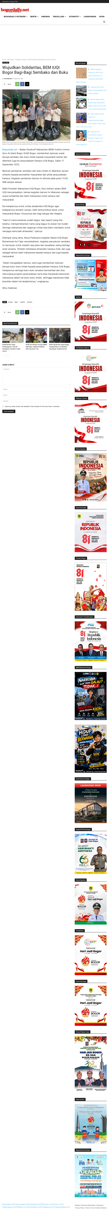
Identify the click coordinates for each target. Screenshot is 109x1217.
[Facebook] (22, 84)
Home (4, 59)
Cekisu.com (57, 1204)
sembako (29, 302)
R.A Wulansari (8, 78)
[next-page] (7, 355)
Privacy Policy (79, 1208)
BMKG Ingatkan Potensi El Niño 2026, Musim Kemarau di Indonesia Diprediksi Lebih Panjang (89, 75)
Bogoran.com (47, 1204)
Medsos (103, 1208)
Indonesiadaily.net (21, 1204)
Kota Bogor (10, 59)
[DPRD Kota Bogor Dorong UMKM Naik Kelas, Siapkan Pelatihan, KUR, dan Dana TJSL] (36, 335)
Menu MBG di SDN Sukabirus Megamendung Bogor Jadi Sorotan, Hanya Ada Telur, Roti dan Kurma (90, 120)
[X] (27, 84)
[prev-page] (3, 355)
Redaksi (77, 1205)
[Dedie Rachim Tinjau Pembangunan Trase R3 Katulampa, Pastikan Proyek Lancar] (13, 335)
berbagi (10, 302)
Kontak (97, 1208)
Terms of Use (89, 1208)
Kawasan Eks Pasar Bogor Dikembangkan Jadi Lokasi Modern (97, 90)
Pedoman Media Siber (88, 1205)
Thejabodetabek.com (62, 1207)
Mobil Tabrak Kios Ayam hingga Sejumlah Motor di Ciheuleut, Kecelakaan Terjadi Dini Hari (59, 347)
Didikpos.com (22, 1207)
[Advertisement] (54, 40)
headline (22, 302)
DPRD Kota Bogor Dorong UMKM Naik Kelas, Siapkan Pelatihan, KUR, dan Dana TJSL (36, 347)
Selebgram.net (35, 1204)
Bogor (16, 302)
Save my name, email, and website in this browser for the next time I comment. (32, 406)
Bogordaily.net (7, 1204)
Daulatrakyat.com (8, 1207)
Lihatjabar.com (47, 1207)
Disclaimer (99, 1205)
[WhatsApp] (17, 84)
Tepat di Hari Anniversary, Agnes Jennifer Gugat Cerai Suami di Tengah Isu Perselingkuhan (89, 138)
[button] (104, 21)
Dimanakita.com (34, 1207)
